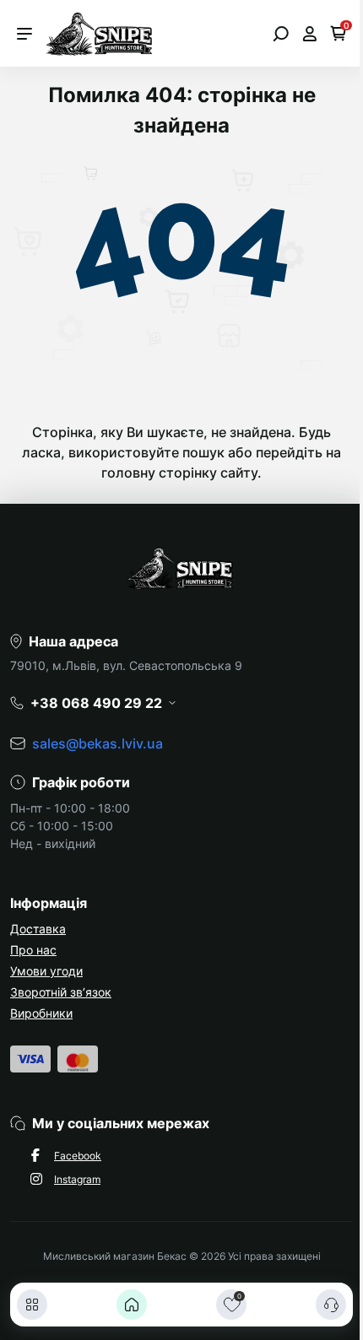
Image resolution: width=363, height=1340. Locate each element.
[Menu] (24, 34)
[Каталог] (32, 1304)
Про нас (33, 950)
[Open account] (309, 33)
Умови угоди (46, 971)
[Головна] (131, 1304)
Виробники (41, 1013)
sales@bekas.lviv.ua (97, 743)
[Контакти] (331, 1304)
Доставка (38, 928)
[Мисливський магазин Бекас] (100, 32)
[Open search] (281, 33)
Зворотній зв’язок (60, 992)
